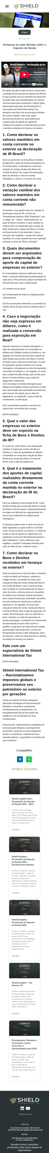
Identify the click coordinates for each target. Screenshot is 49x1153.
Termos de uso (25, 1114)
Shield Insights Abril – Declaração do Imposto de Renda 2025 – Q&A (23, 801)
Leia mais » (16, 830)
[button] (7, 6)
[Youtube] (28, 1108)
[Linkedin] (22, 1108)
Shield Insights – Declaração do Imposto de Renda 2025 (23, 922)
